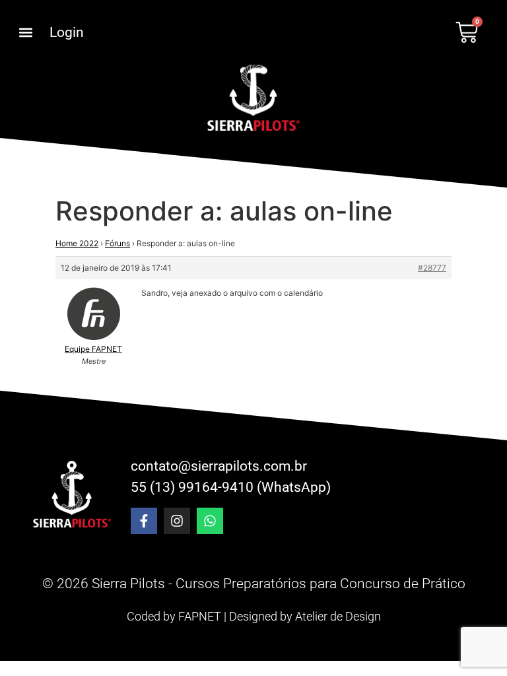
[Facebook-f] (144, 521)
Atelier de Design (338, 616)
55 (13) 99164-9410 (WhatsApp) (231, 487)
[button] (25, 33)
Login (67, 32)
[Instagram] (177, 521)
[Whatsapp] (210, 521)
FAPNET (199, 616)
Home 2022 (76, 243)
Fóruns (117, 243)
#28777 (432, 268)
